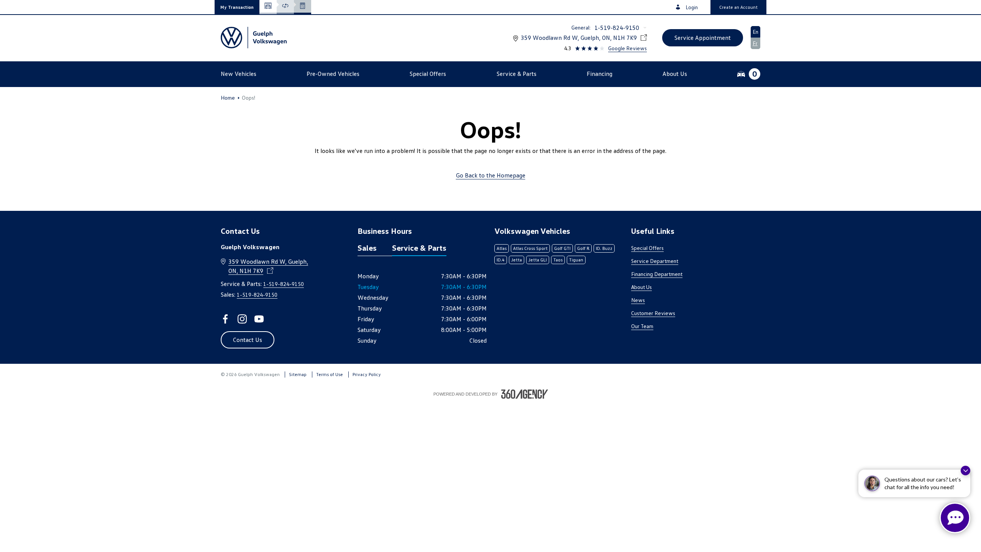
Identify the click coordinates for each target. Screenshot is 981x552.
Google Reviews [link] (627, 48)
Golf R (583, 248)
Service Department (654, 261)
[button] (237, 7)
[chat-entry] (955, 518)
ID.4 (501, 260)
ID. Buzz (604, 248)
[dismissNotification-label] (965, 470)
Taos (558, 260)
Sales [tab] (367, 247)
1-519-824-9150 (616, 27)
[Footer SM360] (524, 394)
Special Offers (647, 248)
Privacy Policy (367, 374)
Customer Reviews (653, 313)
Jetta (516, 260)
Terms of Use (329, 374)
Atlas (502, 248)
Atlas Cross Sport (530, 248)
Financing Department (656, 274)
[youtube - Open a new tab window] (259, 319)
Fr (755, 43)
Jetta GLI (537, 260)
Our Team (642, 326)
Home (228, 98)
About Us (641, 287)
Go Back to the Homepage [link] (490, 175)
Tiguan (576, 260)
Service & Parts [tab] (419, 247)
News (638, 300)
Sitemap (298, 374)
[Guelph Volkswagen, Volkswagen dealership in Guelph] (254, 37)
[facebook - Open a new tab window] (225, 319)
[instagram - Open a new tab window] (242, 319)
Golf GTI (562, 248)
